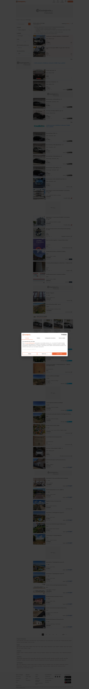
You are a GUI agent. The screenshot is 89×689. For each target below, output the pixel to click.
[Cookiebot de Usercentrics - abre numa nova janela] (62, 334)
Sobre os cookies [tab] (62, 338)
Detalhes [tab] (38, 338)
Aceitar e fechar (59, 353)
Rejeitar (29, 353)
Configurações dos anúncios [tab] (50, 338)
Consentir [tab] (27, 338)
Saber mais (44, 353)
